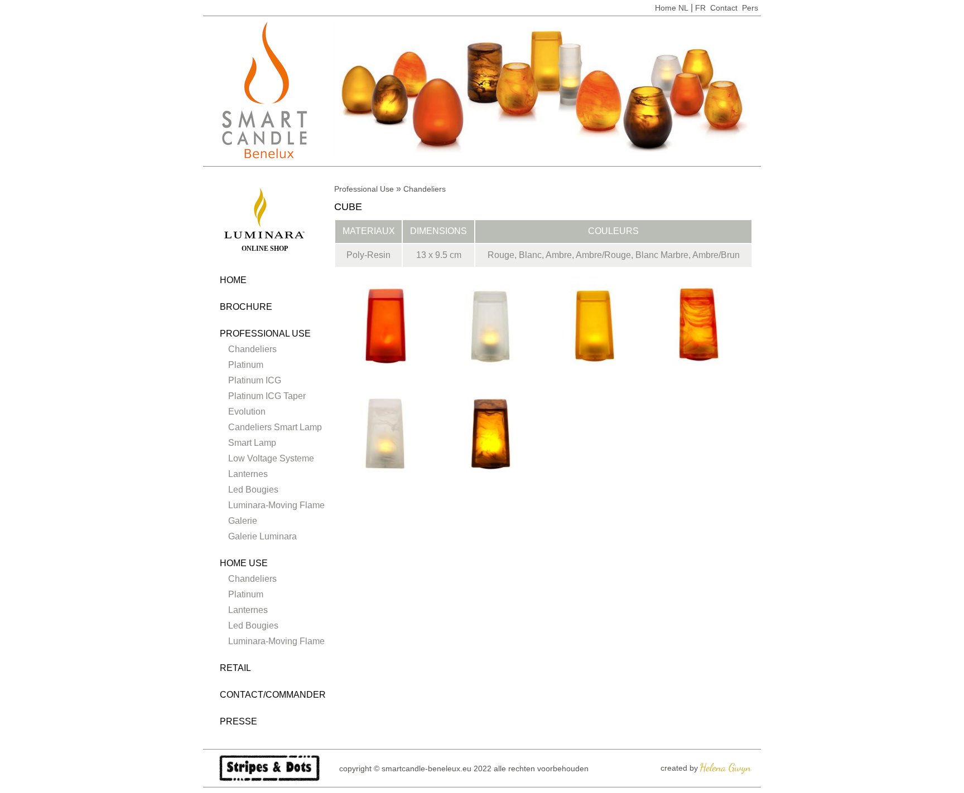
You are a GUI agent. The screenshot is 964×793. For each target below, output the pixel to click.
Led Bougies (253, 489)
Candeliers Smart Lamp (275, 427)
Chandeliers (252, 349)
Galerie (242, 521)
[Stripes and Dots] (269, 767)
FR (700, 7)
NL (683, 7)
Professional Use (265, 333)
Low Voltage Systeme (271, 458)
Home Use (244, 563)
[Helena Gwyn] (725, 767)
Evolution (247, 411)
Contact (724, 7)
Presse (238, 721)
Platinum (245, 364)
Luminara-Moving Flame (276, 505)
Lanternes (248, 474)
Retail (235, 668)
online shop (265, 248)
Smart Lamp (252, 442)
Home (665, 7)
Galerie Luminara (262, 536)
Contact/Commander (273, 694)
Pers (750, 7)
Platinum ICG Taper (267, 396)
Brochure (246, 307)
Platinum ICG (254, 380)
